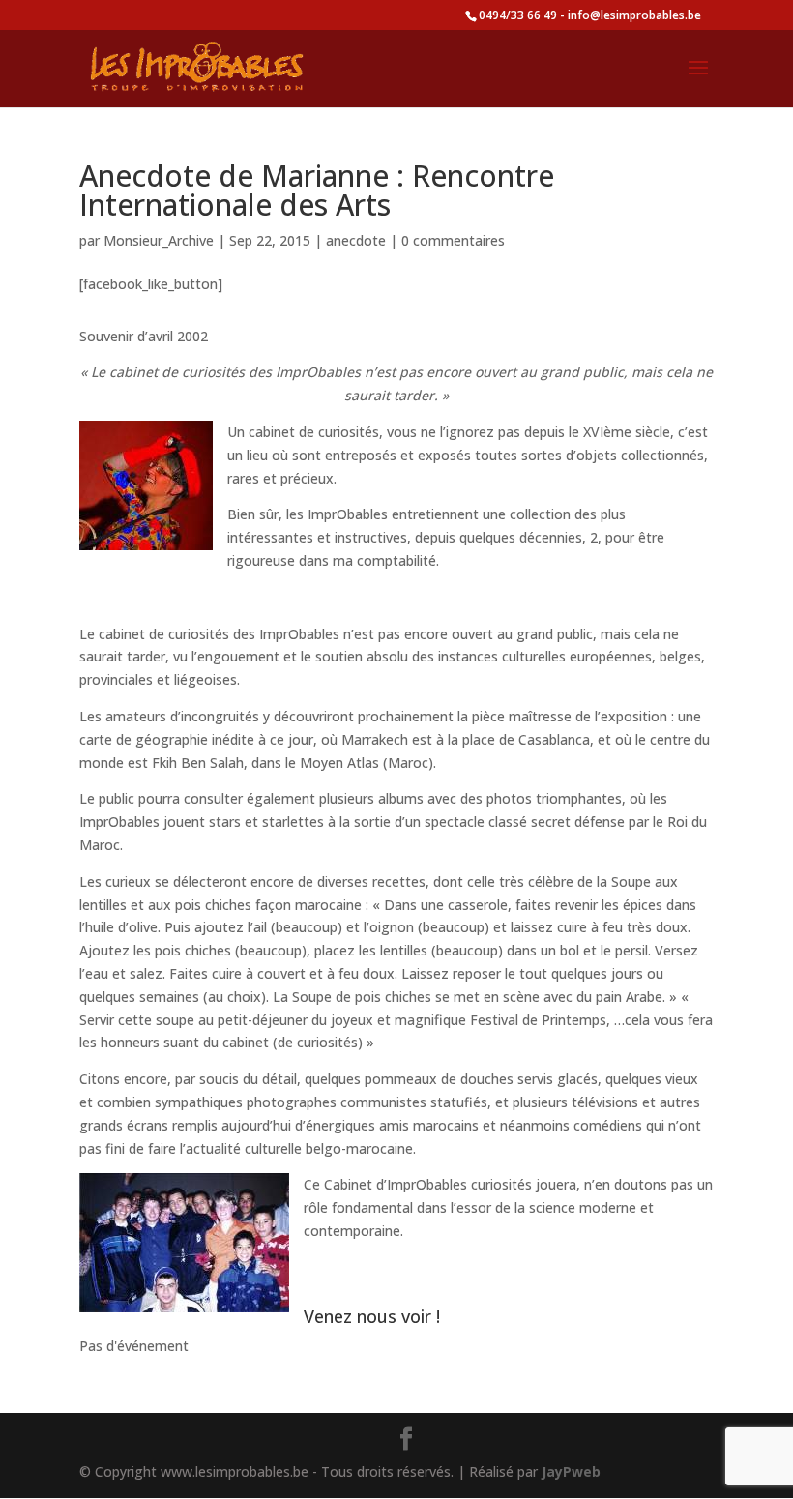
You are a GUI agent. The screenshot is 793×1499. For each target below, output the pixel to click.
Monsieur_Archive (158, 240)
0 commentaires (453, 240)
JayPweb (571, 1471)
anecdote (356, 240)
